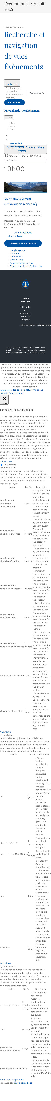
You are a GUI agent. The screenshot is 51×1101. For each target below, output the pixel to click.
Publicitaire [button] (5, 963)
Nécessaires (10, 464)
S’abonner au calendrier (23, 243)
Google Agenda (17, 250)
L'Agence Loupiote (37, 353)
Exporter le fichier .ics (21, 263)
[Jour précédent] (11, 135)
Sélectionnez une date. (23, 155)
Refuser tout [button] (32, 390)
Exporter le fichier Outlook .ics (26, 266)
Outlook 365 (16, 256)
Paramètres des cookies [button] (12, 390)
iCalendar (15, 253)
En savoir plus (16, 393)
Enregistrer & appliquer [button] (12, 1079)
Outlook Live (16, 259)
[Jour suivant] (11, 139)
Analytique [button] (5, 732)
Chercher (14, 102)
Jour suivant (16, 236)
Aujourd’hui (15, 143)
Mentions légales (13, 353)
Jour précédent (23, 232)
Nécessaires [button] (6, 461)
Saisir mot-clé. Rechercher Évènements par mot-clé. (14, 93)
